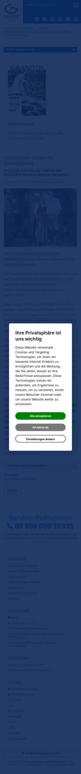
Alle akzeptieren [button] (40, 416)
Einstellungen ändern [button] (40, 439)
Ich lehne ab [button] (40, 427)
